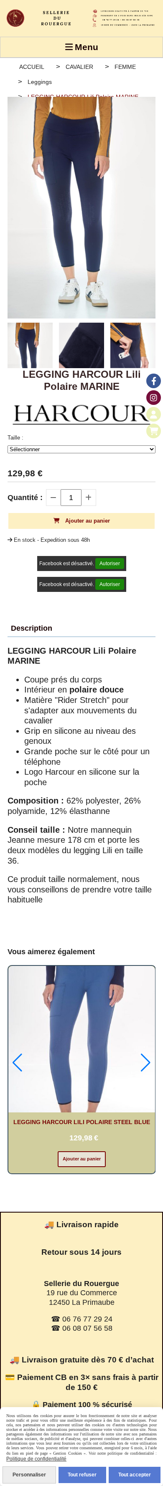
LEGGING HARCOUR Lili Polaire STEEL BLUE (81, 1122)
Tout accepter (134, 1475)
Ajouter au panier (82, 1158)
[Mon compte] (153, 414)
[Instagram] (153, 397)
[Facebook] (153, 381)
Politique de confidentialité (36, 1459)
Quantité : (25, 497)
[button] (17, 1063)
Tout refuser (82, 1475)
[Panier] (153, 431)
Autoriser (109, 563)
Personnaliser (29, 1475)
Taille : (15, 438)
